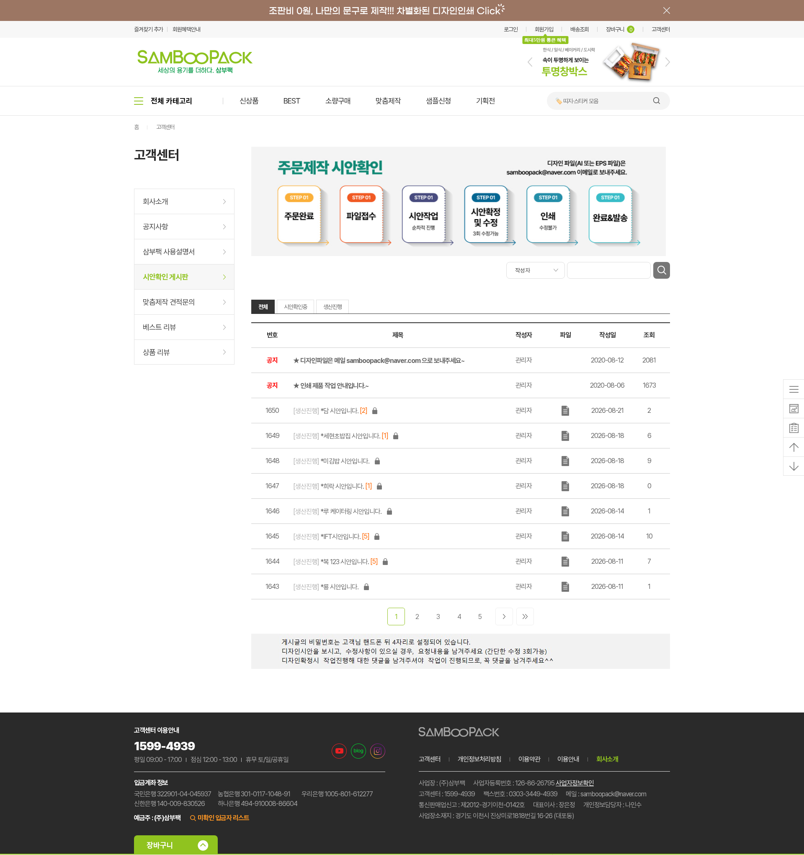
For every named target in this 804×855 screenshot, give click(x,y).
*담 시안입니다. (325, 411)
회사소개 (155, 201)
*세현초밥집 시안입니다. (336, 436)
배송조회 (579, 29)
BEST (291, 100)
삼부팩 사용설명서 (169, 251)
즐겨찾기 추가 (148, 29)
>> (525, 616)
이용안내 (568, 759)
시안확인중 (295, 306)
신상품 (249, 100)
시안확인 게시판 (165, 276)
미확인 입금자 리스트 (223, 818)
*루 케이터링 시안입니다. (337, 512)
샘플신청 (438, 100)
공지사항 (155, 226)
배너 (402, 10)
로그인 (511, 29)
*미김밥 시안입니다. (331, 461)
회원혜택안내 (186, 29)
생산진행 (332, 306)
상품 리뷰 (156, 352)
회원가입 (544, 29)
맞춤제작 (388, 100)
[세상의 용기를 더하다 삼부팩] (195, 71)
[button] (530, 62)
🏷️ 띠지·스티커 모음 (576, 101)
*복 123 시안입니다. (331, 562)
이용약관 (529, 759)
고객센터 (661, 29)
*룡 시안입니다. (325, 587)
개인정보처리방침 (479, 759)
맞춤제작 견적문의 (169, 302)
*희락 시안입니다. (328, 486)
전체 (263, 306)
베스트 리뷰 (159, 327)
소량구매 (337, 100)
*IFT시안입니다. (327, 537)
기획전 (485, 100)
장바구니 (619, 29)
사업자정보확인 (575, 783)
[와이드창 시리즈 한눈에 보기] (599, 84)
